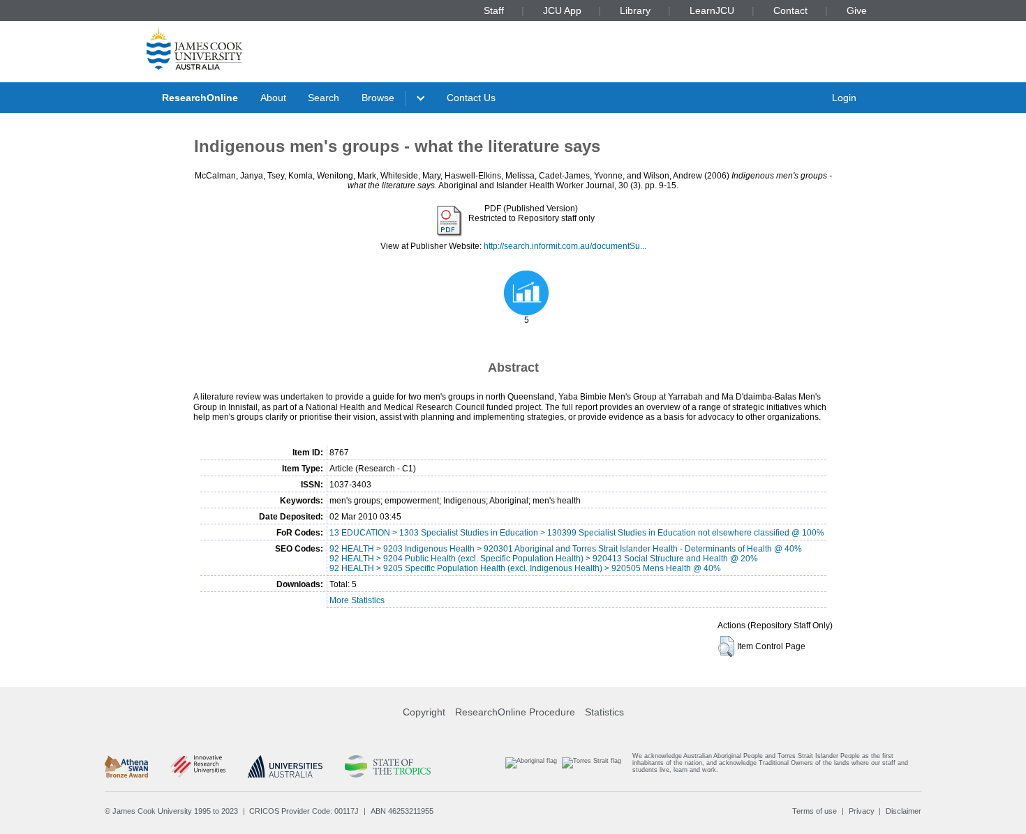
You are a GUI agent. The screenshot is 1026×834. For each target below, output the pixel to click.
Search (323, 97)
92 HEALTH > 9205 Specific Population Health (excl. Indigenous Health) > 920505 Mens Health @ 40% (525, 568)
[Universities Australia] (285, 766)
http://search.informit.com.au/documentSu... (565, 246)
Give (857, 10)
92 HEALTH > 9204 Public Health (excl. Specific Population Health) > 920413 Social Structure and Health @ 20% (543, 558)
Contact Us (471, 97)
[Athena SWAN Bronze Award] (126, 766)
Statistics (604, 712)
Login (844, 97)
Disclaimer (903, 811)
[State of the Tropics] (387, 766)
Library (635, 10)
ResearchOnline (200, 97)
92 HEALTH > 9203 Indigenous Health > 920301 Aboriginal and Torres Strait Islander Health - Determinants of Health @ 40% (565, 549)
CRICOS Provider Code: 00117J (304, 811)
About (273, 97)
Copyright (424, 712)
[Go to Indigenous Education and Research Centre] (531, 766)
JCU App (562, 10)
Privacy (862, 811)
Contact (790, 10)
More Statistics (357, 600)
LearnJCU (712, 10)
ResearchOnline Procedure (515, 712)
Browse (378, 97)
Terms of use (814, 811)
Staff (494, 10)
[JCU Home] (195, 48)
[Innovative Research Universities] (197, 766)
